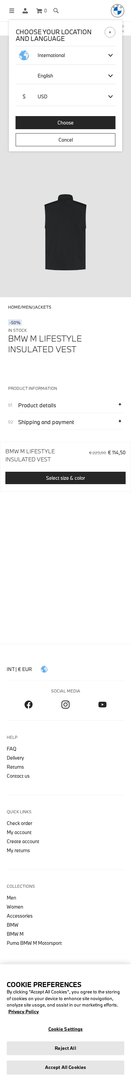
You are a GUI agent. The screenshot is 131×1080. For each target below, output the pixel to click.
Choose (65, 122)
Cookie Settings (65, 1029)
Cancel (65, 140)
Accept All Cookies (65, 1067)
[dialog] (65, 540)
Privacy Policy (23, 1012)
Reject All (65, 1048)
